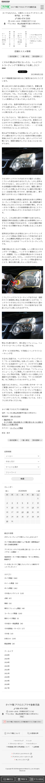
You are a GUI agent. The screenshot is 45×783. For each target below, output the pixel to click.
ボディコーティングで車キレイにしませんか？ (21, 537)
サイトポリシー (32, 744)
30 (7, 521)
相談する (9, 779)
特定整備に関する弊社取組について (19, 747)
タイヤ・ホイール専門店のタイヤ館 (4, 39)
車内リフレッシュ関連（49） (15, 608)
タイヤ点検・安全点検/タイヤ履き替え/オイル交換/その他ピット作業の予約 (22, 423)
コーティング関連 (16, 428)
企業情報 (36, 747)
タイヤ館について (13, 733)
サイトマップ (19, 741)
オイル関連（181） (11, 588)
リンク (29, 741)
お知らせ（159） (10, 638)
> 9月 (38, 491)
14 (33, 507)
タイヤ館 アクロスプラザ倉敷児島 (23, 7)
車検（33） (8, 603)
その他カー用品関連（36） (14, 623)
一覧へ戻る (25, 56)
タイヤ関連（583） (11, 578)
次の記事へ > (37, 56)
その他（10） (9, 633)
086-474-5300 (23, 18)
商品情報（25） (10, 643)
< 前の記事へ (13, 56)
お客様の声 (34, 733)
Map (23, 26)
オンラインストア (21, 760)
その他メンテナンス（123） (14, 593)
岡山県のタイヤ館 (14, 39)
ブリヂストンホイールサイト (21, 757)
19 (22, 512)
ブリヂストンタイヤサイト (21, 754)
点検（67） (8, 598)
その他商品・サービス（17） (15, 628)
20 (27, 512)
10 (12, 507)
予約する (24, 779)
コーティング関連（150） (13, 613)
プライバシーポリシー (16, 744)
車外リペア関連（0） (12, 618)
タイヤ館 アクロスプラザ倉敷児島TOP (20, 39)
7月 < (7, 491)
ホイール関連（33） (11, 583)
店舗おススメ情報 (26, 39)
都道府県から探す (9, 39)
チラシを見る (38, 779)
